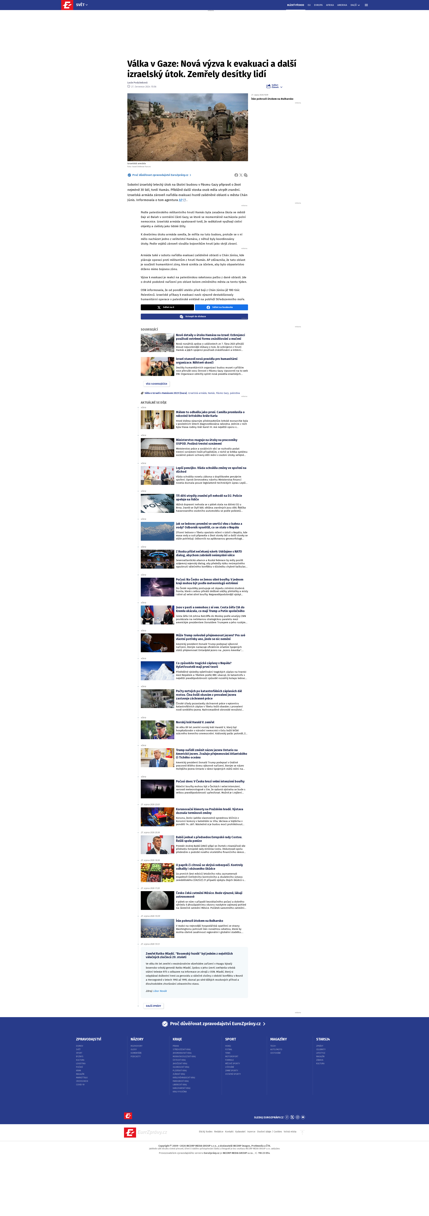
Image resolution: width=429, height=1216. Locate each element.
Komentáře (136, 1053)
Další (354, 5)
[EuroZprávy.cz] (69, 5)
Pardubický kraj (181, 1081)
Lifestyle (320, 1053)
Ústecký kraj (179, 1060)
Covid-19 (80, 1084)
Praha (176, 1046)
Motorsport (231, 1056)
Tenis (227, 1053)
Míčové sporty (232, 1063)
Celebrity (321, 1049)
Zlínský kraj (179, 1074)
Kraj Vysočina (180, 1092)
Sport (79, 1053)
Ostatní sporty (233, 1074)
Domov (79, 1046)
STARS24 (323, 1039)
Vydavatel (240, 1131)
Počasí (79, 1067)
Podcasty (136, 1056)
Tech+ (273, 1046)
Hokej (228, 1046)
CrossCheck (82, 1081)
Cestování (275, 1053)
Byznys (79, 1056)
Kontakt (229, 1131)
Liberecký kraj (180, 1084)
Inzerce (251, 1131)
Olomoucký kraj (181, 1067)
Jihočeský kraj (180, 1063)
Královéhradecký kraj (184, 1077)
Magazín (80, 1074)
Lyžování (229, 1067)
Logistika (80, 1063)
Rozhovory (136, 1046)
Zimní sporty (231, 1070)
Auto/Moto (276, 1049)
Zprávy (319, 1046)
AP (180, 200)
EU (309, 5)
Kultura (80, 1060)
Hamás (211, 393)
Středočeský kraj (182, 1049)
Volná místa (290, 1131)
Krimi (78, 1070)
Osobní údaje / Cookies (269, 1131)
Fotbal (228, 1049)
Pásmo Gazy (222, 393)
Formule (229, 1060)
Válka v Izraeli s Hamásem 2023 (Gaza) (166, 393)
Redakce (218, 1131)
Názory (137, 1039)
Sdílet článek (275, 86)
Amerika (342, 5)
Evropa (318, 5)
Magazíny (278, 1039)
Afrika (330, 5)
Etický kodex (205, 1131)
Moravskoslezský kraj (184, 1056)
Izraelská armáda (197, 393)
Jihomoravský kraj (182, 1053)
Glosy (134, 1049)
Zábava (319, 1060)
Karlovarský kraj (181, 1088)
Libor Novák (160, 991)
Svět (80, 5)
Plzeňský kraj (180, 1070)
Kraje (177, 1039)
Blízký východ (295, 5)
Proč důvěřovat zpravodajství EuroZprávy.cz (160, 175)
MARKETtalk (82, 1077)
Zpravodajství (88, 1039)
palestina (235, 393)
